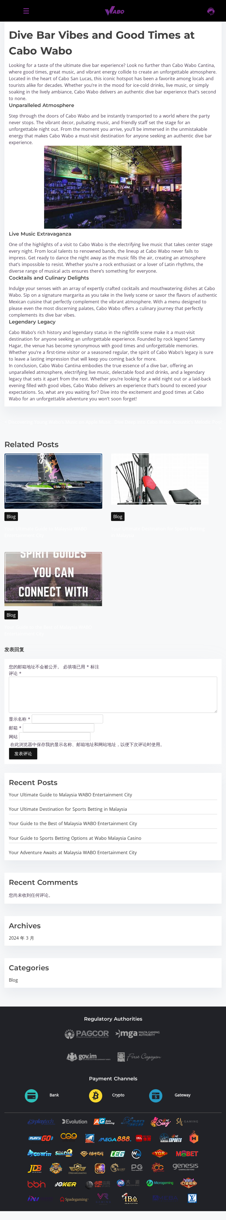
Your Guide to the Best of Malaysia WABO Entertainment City (73, 823)
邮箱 (15, 727)
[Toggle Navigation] (26, 10)
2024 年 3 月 (21, 938)
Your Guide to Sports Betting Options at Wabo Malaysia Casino (75, 838)
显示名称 (19, 719)
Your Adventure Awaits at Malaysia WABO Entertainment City (73, 852)
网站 (13, 736)
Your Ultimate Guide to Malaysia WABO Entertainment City (70, 795)
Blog (11, 516)
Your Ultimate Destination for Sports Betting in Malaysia (68, 809)
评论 (15, 673)
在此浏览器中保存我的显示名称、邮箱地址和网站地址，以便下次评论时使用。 (87, 744)
